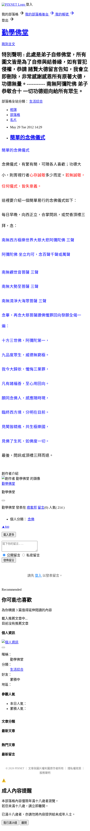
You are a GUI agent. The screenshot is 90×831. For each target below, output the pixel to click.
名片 (13, 120)
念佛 (31, 519)
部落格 (15, 115)
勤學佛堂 (15, 32)
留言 (41, 507)
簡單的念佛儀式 (27, 137)
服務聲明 (45, 772)
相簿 (13, 110)
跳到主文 (8, 44)
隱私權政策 (74, 768)
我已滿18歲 (10, 822)
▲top (5, 526)
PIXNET (19, 768)
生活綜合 (36, 101)
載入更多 (8, 534)
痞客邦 (32, 507)
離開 (24, 822)
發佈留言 (8, 560)
